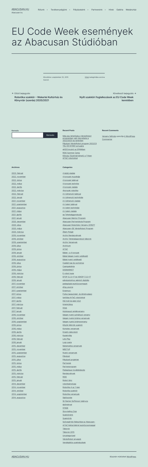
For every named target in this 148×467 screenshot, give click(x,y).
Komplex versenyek (71, 329)
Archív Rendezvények (72, 235)
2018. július (16, 263)
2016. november (18, 315)
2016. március (17, 335)
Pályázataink (79, 9)
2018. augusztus (18, 259)
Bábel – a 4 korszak (71, 253)
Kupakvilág (67, 335)
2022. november (19, 177)
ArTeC (65, 249)
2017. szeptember (19, 291)
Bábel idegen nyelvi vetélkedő (75, 256)
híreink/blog (68, 304)
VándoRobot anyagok (72, 439)
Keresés (15, 131)
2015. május (17, 367)
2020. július (16, 225)
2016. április (17, 332)
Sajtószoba (67, 398)
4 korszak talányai (70, 180)
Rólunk (41, 9)
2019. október (17, 239)
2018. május (17, 270)
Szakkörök (67, 418)
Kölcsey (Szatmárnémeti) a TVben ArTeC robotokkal (77, 157)
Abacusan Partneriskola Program (77, 222)
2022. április (17, 187)
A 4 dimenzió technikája (73, 197)
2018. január (17, 280)
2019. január (17, 253)
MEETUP (66, 349)
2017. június (16, 294)
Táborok (66, 429)
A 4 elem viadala (70, 211)
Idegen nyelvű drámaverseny (75, 322)
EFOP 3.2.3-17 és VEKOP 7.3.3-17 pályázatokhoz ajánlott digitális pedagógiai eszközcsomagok (77, 280)
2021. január (17, 218)
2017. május (16, 297)
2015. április (17, 370)
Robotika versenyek (71, 394)
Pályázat (66, 356)
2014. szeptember (19, 394)
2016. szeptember (19, 322)
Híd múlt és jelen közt (72, 301)
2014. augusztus (18, 398)
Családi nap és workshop (73, 263)
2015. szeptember (19, 353)
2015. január (17, 380)
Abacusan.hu (20, 9)
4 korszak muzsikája (71, 177)
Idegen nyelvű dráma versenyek (76, 318)
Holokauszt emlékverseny (73, 311)
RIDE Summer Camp (71, 153)
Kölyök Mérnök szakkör (73, 325)
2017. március (17, 304)
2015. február (17, 377)
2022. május (17, 184)
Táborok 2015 (68, 432)
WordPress (131, 457)
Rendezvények (69, 373)
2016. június (16, 325)
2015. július (16, 360)
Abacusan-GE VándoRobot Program (78, 228)
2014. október (17, 391)
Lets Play (66, 339)
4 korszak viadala (70, 187)
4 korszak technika (71, 184)
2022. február (17, 194)
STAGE (65, 408)
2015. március (17, 373)
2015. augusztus (18, 356)
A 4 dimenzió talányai (72, 194)
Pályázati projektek (71, 360)
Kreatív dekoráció (70, 332)
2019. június (17, 249)
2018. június (17, 266)
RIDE (65, 377)
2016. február (17, 339)
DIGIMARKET (68, 270)
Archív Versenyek (70, 242)
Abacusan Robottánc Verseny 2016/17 (79, 225)
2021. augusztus (18, 208)
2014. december (18, 384)
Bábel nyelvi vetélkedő (72, 259)
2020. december (19, 222)
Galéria (119, 9)
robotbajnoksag (69, 384)
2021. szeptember (19, 204)
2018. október (17, 256)
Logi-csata (67, 342)
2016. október (17, 318)
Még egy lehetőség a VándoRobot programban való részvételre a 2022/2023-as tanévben (77, 138)
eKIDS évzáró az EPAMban (74, 149)
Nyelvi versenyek (70, 353)
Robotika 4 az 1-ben (71, 387)
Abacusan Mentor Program (74, 218)
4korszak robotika (70, 190)
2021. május (17, 211)
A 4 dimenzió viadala (71, 201)
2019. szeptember (19, 242)
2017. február (17, 308)
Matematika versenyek (72, 346)
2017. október (17, 287)
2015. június (17, 363)
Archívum (67, 246)
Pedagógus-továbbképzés (74, 370)
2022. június (17, 180)
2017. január (17, 311)
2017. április (16, 301)
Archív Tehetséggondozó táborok (77, 239)
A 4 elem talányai (70, 204)
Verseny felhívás (109, 136)
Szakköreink (68, 415)
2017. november (18, 284)
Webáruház (131, 9)
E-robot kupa (68, 273)
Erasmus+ (67, 291)
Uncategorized (69, 435)
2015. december (18, 346)
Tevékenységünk (59, 9)
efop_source (68, 287)
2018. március (17, 273)
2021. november (18, 201)
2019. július (16, 246)
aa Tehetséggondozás (72, 215)
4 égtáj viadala (69, 173)
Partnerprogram (69, 367)
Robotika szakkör (70, 391)
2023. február (17, 173)
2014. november (18, 387)
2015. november (18, 349)
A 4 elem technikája (71, 208)
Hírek (111, 9)
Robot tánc (67, 380)
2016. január (17, 342)
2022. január (17, 197)
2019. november (18, 235)
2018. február (17, 277)
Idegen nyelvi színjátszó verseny (76, 315)
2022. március (18, 190)
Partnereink (96, 9)
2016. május (17, 329)
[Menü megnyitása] (47, 9)
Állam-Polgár (68, 232)
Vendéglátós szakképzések (74, 442)
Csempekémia (69, 266)
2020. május (17, 228)
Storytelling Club (70, 411)
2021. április (17, 215)
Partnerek (67, 363)
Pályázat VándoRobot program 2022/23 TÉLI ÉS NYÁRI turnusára (80, 144)
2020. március (18, 232)
